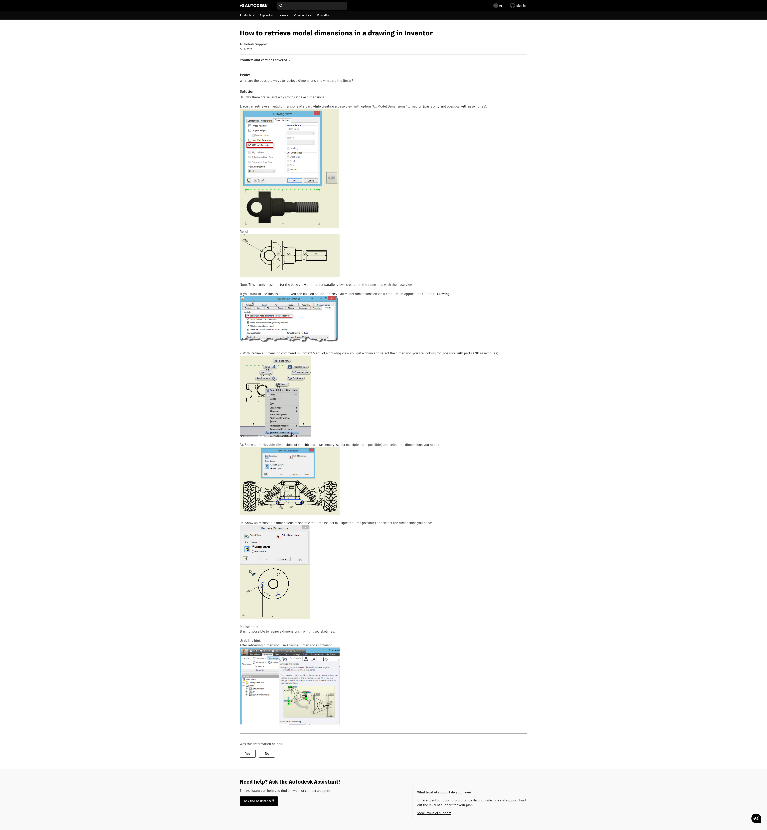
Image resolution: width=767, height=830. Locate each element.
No (267, 753)
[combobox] (312, 6)
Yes (247, 753)
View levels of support (434, 813)
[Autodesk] (254, 5)
